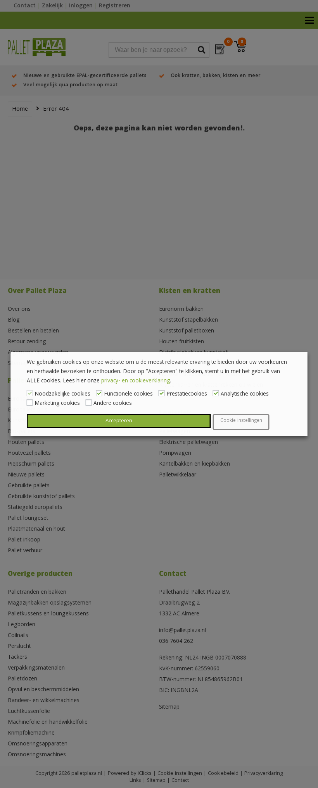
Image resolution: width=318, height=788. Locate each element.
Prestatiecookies (186, 394)
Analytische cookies (245, 394)
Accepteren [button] (118, 421)
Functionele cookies (128, 394)
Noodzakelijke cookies (62, 394)
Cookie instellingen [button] (241, 421)
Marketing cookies (57, 403)
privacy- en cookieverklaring (135, 381)
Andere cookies (112, 403)
